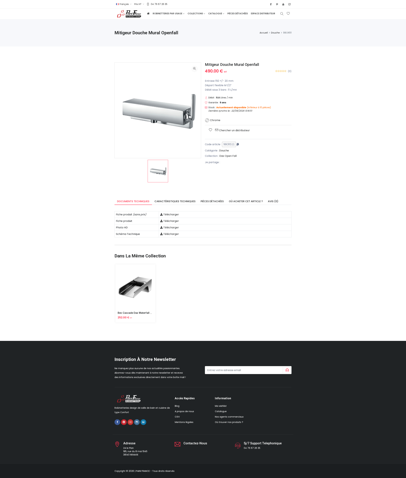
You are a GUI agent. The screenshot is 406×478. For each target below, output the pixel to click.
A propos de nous (184, 411)
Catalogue (215, 13)
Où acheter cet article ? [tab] (246, 201)
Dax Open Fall (228, 156)
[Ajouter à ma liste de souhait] (210, 130)
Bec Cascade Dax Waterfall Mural (137, 312)
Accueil (264, 32)
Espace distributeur (263, 13)
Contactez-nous (195, 443)
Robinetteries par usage (167, 13)
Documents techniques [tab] (133, 201)
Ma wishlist (221, 406)
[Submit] (287, 370)
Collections (195, 13)
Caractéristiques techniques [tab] (175, 201)
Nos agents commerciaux (229, 416)
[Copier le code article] (238, 144)
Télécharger (171, 214)
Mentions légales (184, 422)
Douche (275, 32)
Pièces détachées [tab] (212, 201)
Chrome (214, 120)
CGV (177, 416)
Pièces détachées (237, 13)
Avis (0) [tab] (273, 201)
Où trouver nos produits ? (229, 422)
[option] (158, 171)
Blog (177, 406)
